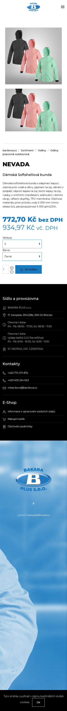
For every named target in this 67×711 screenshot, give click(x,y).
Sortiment (27, 150)
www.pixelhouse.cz (38, 515)
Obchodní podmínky (20, 426)
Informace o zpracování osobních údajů (31, 411)
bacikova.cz (10, 150)
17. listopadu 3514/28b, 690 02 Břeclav (30, 315)
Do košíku (31, 269)
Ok (38, 702)
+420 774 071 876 (18, 372)
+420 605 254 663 (18, 380)
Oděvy (42, 150)
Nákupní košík (16, 419)
